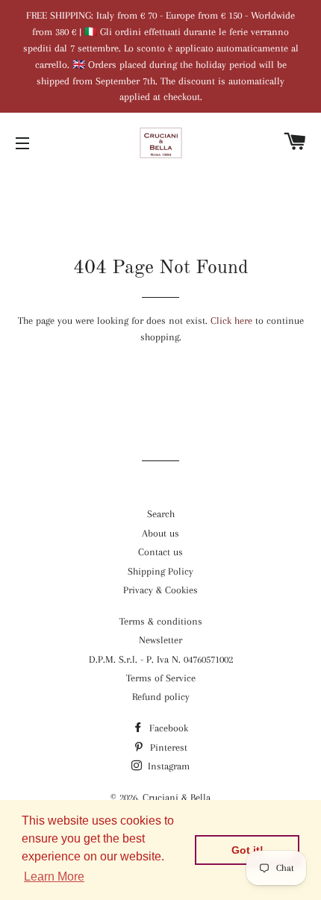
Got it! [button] (247, 850)
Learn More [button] (54, 876)
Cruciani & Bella (177, 797)
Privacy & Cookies (160, 590)
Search (161, 513)
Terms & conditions (160, 621)
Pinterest (167, 747)
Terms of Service (161, 678)
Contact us (160, 551)
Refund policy (161, 696)
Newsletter (160, 640)
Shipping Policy (160, 571)
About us (160, 533)
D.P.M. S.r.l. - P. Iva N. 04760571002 (161, 659)
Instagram (167, 766)
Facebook (167, 728)
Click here (231, 320)
